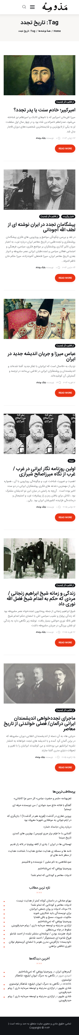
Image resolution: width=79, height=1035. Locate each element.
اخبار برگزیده (68, 216)
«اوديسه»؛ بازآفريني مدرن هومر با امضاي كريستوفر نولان (40, 942)
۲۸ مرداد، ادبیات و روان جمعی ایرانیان (50, 909)
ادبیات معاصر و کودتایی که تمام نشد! (51, 875)
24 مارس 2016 (68, 267)
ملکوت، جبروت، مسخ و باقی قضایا (52, 917)
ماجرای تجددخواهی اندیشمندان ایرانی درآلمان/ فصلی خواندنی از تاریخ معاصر (39, 724)
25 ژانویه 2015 (68, 757)
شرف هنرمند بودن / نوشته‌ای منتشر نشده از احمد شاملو (40, 933)
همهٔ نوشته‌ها (44, 31)
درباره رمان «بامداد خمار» (57, 827)
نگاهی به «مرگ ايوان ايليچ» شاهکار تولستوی (43, 977)
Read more (65, 148)
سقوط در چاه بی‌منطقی (58, 929)
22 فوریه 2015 (68, 632)
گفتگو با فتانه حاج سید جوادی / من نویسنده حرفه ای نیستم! (41, 807)
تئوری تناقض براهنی (60, 946)
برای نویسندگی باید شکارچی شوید (52, 913)
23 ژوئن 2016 (68, 138)
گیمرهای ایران (63, 971)
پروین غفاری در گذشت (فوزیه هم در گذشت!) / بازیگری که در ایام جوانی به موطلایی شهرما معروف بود (39, 818)
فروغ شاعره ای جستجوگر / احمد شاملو (50, 938)
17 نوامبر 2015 (69, 507)
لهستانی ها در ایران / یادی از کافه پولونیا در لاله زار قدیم (40, 844)
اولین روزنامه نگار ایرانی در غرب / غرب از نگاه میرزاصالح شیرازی (44, 471)
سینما (71, 461)
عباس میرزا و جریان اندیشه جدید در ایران (41, 356)
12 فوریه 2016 (69, 382)
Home (57, 31)
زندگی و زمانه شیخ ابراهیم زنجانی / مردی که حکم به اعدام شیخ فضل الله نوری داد (41, 599)
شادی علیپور (64, 988)
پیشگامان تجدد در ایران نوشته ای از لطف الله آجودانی (41, 227)
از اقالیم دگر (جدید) (65, 102)
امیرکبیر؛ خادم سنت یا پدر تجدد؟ (44, 110)
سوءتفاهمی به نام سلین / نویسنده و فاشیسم (46, 862)
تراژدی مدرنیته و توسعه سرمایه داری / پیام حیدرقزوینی (41, 925)
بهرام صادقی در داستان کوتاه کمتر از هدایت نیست (43, 901)
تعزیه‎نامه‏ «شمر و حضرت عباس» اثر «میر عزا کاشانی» (42, 798)
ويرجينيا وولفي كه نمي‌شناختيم (54, 868)
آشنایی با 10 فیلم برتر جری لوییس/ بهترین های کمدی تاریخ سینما (42, 835)
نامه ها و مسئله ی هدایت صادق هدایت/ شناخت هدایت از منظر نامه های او (39, 853)
